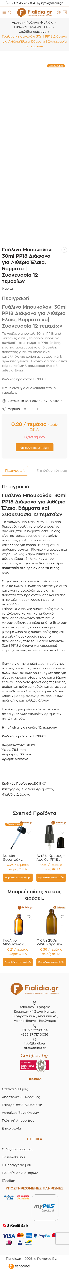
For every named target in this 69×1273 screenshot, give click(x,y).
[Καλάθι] (65, 12)
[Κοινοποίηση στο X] (25, 409)
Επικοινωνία (11, 1128)
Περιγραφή (15, 470)
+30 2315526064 (22, 3)
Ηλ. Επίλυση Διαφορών (20, 1173)
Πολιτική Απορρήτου (18, 1120)
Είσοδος (8, 1180)
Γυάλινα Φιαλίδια (39, 22)
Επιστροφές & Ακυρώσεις (22, 1105)
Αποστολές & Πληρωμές (21, 1097)
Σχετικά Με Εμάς (15, 1089)
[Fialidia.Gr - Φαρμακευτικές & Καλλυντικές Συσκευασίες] (34, 12)
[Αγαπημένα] (29, 832)
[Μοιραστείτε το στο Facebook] (31, 409)
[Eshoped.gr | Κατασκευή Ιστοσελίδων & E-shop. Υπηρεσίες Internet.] (31, 1267)
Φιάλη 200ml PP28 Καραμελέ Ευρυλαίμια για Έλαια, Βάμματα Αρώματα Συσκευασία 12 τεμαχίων (50, 942)
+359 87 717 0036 (34, 1034)
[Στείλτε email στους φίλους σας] (38, 409)
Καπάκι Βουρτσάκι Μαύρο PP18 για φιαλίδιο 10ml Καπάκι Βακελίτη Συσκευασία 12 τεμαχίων (17, 858)
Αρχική (17, 22)
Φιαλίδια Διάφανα (33, 31)
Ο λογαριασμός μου (17, 1149)
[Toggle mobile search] (10, 12)
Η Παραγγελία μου (16, 1165)
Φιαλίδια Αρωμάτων (37, 789)
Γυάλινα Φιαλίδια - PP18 (32, 27)
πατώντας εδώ (13, 718)
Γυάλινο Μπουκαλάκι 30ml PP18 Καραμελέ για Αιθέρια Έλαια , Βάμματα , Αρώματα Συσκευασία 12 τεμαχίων (16, 942)
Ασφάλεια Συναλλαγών (20, 1112)
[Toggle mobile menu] (4, 12)
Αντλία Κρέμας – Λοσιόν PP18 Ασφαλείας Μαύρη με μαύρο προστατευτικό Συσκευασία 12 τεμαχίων (50, 858)
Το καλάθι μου (13, 1157)
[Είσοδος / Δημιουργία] (59, 12)
